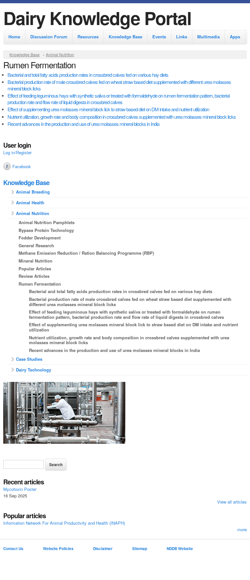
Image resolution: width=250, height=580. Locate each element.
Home (14, 37)
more (242, 529)
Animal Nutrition (60, 54)
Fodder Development (40, 238)
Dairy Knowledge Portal (97, 18)
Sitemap (139, 548)
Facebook (21, 166)
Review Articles (34, 276)
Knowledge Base (125, 37)
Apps (235, 37)
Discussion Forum (48, 37)
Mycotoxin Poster (19, 489)
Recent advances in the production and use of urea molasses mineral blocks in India (83, 123)
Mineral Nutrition (35, 261)
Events (159, 37)
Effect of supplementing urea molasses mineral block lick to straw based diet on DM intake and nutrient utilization (108, 109)
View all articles (232, 502)
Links (181, 37)
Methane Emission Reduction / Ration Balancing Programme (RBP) (86, 253)
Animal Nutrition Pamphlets (47, 222)
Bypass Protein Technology (46, 230)
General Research (36, 245)
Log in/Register (17, 152)
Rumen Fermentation (40, 284)
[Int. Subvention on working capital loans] (125, 413)
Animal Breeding (33, 192)
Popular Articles (35, 268)
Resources (88, 37)
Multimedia (208, 37)
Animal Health (30, 202)
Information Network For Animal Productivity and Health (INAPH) (64, 523)
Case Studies (29, 359)
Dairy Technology (33, 370)
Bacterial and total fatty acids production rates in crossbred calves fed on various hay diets (87, 74)
